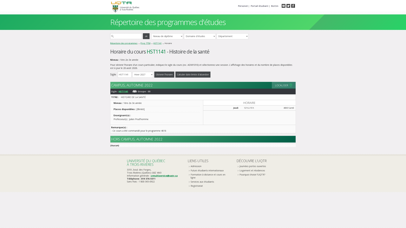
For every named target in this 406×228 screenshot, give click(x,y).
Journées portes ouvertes (252, 166)
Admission (196, 166)
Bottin (274, 5)
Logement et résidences (252, 170)
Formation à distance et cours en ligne (208, 176)
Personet (243, 5)
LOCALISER (281, 85)
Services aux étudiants (202, 181)
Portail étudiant (259, 5)
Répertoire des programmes (124, 43)
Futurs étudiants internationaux (207, 170)
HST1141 (157, 43)
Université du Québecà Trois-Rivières (146, 162)
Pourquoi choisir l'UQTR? (252, 174)
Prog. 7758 (145, 43)
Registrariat (197, 185)
